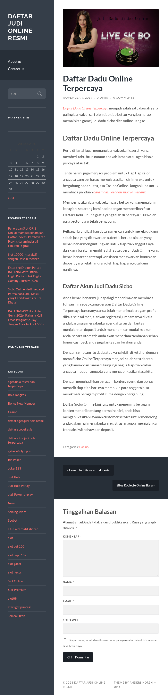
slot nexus (15, 572)
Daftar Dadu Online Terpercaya (85, 108)
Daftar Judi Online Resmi (20, 27)
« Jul (11, 198)
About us (14, 61)
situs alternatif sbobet (23, 529)
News (12, 503)
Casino (12, 412)
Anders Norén (141, 682)
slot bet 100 (16, 546)
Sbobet (12, 520)
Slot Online (15, 581)
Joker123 (14, 468)
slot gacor (14, 564)
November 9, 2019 (77, 97)
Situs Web (70, 620)
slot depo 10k (17, 555)
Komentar (72, 536)
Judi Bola (14, 477)
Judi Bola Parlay (19, 486)
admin (102, 97)
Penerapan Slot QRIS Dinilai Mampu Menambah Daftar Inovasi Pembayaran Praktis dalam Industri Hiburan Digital (26, 237)
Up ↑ (117, 686)
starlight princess (20, 607)
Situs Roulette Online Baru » (136, 485)
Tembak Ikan (16, 616)
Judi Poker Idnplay (20, 494)
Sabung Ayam (17, 512)
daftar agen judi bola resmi (26, 421)
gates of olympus (19, 451)
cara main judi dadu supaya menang (119, 192)
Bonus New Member (21, 403)
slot (10, 538)
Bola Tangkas (17, 395)
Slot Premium (17, 589)
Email (68, 601)
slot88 (12, 598)
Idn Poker (14, 460)
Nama (68, 582)
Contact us (16, 69)
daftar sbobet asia (20, 429)
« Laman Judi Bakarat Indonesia (88, 470)
